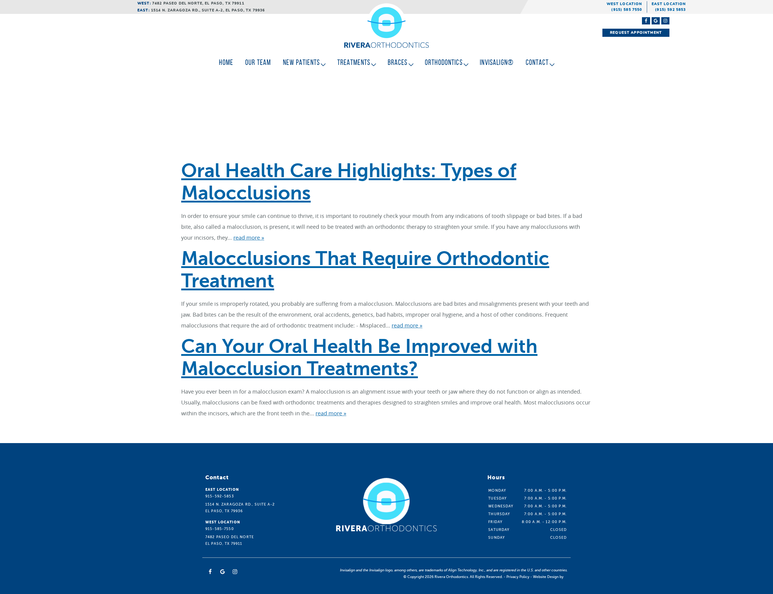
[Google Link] (222, 571)
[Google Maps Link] (656, 20)
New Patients (301, 62)
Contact (537, 62)
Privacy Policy (517, 577)
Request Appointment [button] (636, 32)
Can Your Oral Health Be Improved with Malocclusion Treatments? (359, 357)
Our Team (258, 62)
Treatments (353, 62)
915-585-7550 (219, 529)
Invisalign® (497, 62)
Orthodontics (444, 62)
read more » (248, 237)
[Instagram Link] (665, 20)
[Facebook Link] (646, 20)
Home (226, 62)
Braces (398, 62)
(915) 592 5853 (670, 9)
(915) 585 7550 (626, 9)
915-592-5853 (219, 496)
